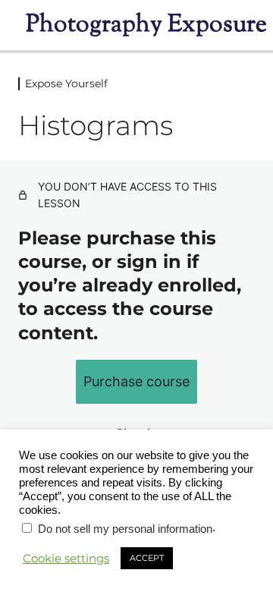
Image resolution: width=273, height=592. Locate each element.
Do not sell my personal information (125, 529)
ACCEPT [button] (147, 558)
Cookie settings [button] (66, 558)
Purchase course (136, 381)
